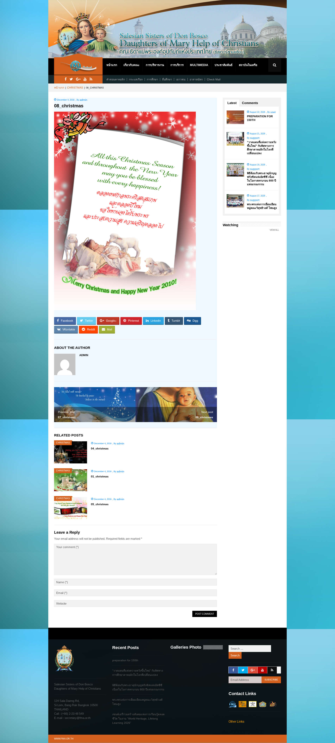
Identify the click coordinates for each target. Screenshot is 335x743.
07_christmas (67, 417)
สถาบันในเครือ (248, 65)
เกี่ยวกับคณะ (131, 65)
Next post (207, 412)
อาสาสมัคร (196, 79)
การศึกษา (152, 79)
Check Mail (213, 79)
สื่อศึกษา (167, 79)
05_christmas (100, 504)
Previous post (66, 412)
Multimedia (199, 65)
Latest (232, 103)
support (254, 137)
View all (274, 230)
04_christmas (100, 448)
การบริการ (177, 65)
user (273, 112)
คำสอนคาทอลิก (115, 79)
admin (83, 99)
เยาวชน (181, 79)
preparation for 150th (125, 660)
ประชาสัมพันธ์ (223, 65)
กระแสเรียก (136, 79)
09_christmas (204, 417)
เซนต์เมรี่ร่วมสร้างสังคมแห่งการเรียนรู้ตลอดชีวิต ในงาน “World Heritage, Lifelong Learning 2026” (138, 718)
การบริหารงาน (155, 65)
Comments (250, 103)
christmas (75, 87)
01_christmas (100, 476)
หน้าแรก (111, 65)
